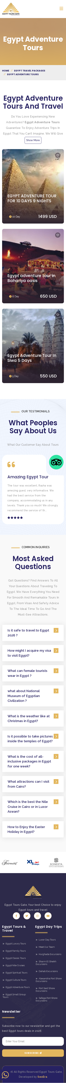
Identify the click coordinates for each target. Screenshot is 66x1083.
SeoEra (42, 1076)
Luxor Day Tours (47, 940)
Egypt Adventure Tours (17, 987)
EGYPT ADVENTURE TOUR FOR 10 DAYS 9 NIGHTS (31, 198)
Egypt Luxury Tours (15, 943)
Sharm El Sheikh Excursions (46, 962)
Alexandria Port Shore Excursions (49, 979)
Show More (33, 140)
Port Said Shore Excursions (45, 989)
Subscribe (31, 1052)
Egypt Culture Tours (15, 980)
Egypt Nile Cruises (15, 965)
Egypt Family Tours (15, 951)
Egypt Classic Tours (15, 958)
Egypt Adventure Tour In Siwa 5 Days (31, 358)
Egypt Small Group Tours (14, 995)
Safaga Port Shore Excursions (46, 999)
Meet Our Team (46, 947)
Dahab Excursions (48, 971)
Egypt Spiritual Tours (16, 972)
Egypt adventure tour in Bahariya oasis (31, 278)
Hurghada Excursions (49, 954)
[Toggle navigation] (61, 9)
